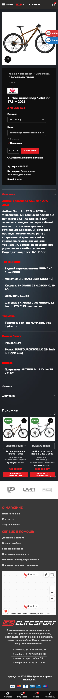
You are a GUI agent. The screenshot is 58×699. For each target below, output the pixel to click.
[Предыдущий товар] (8, 83)
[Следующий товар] (14, 83)
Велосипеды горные (22, 77)
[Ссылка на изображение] (29, 622)
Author (19, 179)
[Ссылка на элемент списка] (29, 513)
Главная (12, 74)
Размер (11, 114)
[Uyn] (11, 490)
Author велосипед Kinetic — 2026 (15, 452)
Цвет (10, 127)
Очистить (14, 139)
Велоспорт (26, 74)
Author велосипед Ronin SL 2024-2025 (42, 452)
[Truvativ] (47, 490)
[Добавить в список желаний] (24, 420)
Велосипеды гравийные (42, 462)
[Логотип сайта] (29, 4)
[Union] (29, 490)
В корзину (30, 150)
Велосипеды (43, 74)
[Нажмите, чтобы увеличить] (7, 59)
